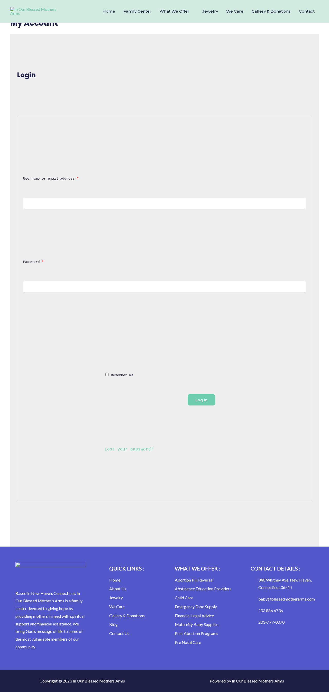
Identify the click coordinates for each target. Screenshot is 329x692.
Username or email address (59, 178)
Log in (201, 399)
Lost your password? (129, 449)
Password (41, 261)
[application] (191, 11)
